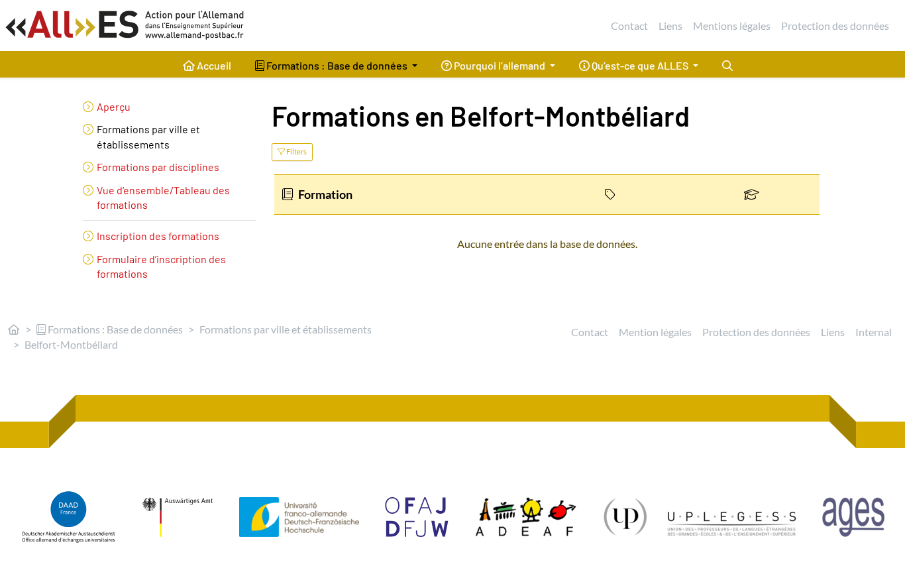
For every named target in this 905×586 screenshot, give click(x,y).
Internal (873, 331)
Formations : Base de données (114, 329)
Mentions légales (732, 25)
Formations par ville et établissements (285, 329)
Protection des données (835, 25)
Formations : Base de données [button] (336, 65)
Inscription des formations (158, 235)
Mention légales (655, 331)
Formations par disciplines (158, 166)
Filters (296, 151)
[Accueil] (14, 329)
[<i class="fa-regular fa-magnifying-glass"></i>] (727, 64)
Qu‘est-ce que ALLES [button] (640, 65)
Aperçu (114, 106)
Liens (670, 25)
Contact (629, 25)
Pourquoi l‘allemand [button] (499, 65)
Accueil (213, 65)
